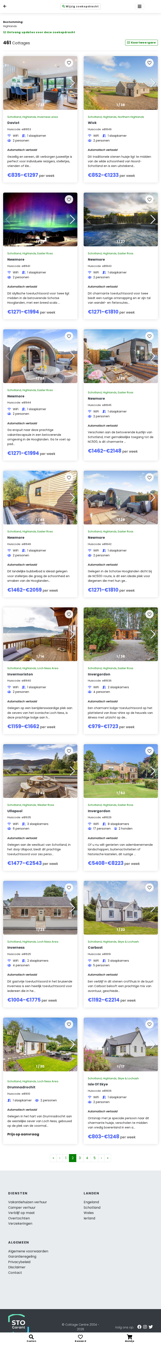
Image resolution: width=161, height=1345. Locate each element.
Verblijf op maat (21, 1212)
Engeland (91, 1202)
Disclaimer (17, 1267)
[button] (72, 83)
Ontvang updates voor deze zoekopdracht (41, 32)
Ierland (89, 1218)
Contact (15, 1272)
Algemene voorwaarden (28, 1251)
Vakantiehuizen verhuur (27, 1202)
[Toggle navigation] (139, 6)
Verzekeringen (20, 1223)
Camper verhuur (22, 1207)
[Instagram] (145, 1327)
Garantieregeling (22, 1256)
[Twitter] (151, 1327)
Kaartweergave (143, 42)
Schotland (92, 1207)
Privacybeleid (19, 1262)
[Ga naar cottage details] (40, 83)
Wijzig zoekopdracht (82, 6)
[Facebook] (139, 1327)
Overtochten (19, 1218)
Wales (89, 1212)
